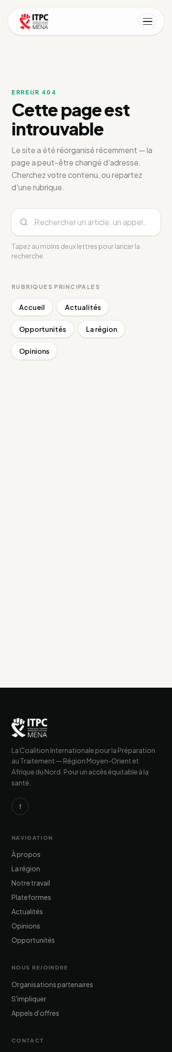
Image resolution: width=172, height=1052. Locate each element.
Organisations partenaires (52, 984)
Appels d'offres (35, 1013)
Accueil (32, 307)
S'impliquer (28, 998)
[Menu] (147, 21)
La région (101, 329)
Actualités (83, 307)
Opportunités (42, 329)
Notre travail (30, 882)
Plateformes (31, 897)
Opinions (34, 351)
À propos (26, 854)
